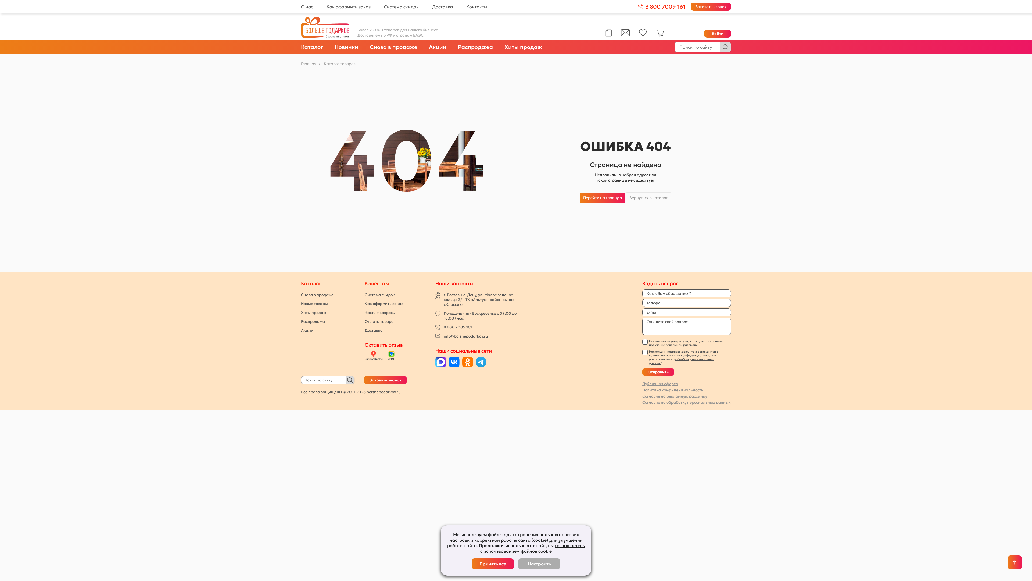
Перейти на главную (602, 197)
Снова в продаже (393, 47)
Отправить (658, 372)
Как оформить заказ (349, 6)
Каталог (312, 47)
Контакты (476, 6)
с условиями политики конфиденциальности (683, 353)
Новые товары (314, 303)
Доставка (442, 6)
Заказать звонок (710, 6)
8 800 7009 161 (458, 327)
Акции (437, 47)
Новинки (346, 47)
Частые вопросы (380, 312)
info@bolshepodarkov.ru (466, 336)
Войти (717, 33)
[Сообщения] (625, 34)
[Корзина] (660, 35)
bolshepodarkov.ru (383, 391)
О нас (307, 6)
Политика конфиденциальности (673, 390)
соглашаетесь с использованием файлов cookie (532, 548)
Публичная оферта (660, 383)
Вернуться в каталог (648, 197)
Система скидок (401, 6)
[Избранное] (643, 34)
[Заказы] (608, 33)
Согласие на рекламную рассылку (674, 396)
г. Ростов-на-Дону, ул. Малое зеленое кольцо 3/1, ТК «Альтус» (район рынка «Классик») (479, 299)
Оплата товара (379, 321)
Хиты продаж (523, 47)
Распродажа (475, 47)
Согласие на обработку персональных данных (686, 402)
